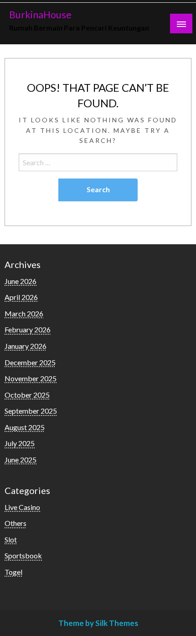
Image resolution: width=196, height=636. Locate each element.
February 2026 (28, 329)
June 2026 (20, 281)
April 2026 (21, 297)
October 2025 (27, 394)
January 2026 (25, 346)
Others (15, 523)
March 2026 (24, 313)
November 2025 (31, 378)
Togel (13, 572)
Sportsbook (23, 555)
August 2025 (25, 427)
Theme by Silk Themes (98, 623)
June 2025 (20, 459)
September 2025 (31, 410)
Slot (11, 539)
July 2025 (20, 443)
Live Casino (22, 507)
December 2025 (30, 362)
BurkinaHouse (40, 15)
